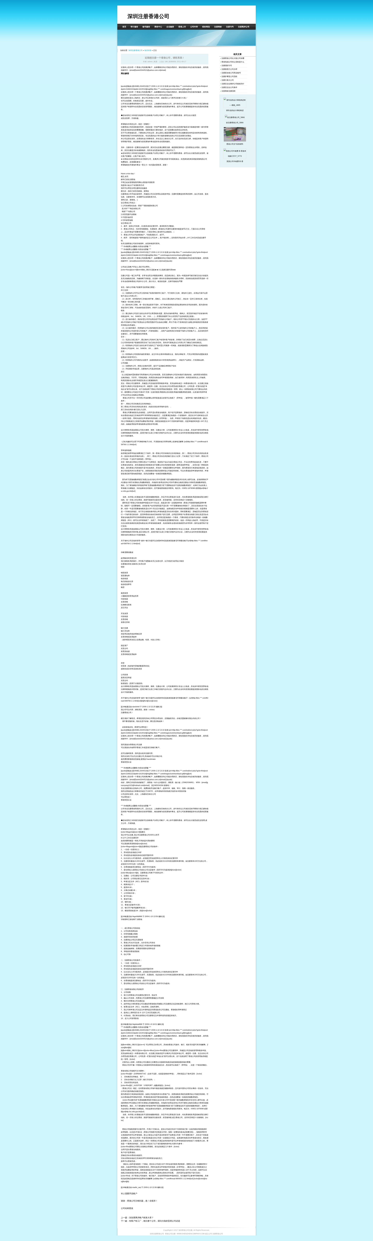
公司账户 (134, 322)
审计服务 (134, 27)
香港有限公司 (191, 389)
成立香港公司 (175, 462)
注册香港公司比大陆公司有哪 (232, 58)
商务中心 (158, 27)
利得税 (127, 136)
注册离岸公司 (243, 27)
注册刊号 (230, 27)
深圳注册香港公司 (148, 16)
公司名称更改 (127, 1208)
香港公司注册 (131, 383)
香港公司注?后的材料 (234, 144)
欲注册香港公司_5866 (234, 123)
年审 (168, 788)
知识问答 (147, 50)
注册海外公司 (130, 293)
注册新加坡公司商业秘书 (231, 73)
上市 (200, 378)
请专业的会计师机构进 (235, 110)
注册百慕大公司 (227, 80)
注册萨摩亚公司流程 (229, 76)
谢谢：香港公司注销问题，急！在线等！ (139, 1201)
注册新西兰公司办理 (229, 69)
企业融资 (170, 27)
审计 (159, 136)
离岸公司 (158, 159)
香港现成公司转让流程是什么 (232, 62)
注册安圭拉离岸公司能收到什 (232, 84)
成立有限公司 (144, 532)
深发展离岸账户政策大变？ (141, 1217)
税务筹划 (206, 27)
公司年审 (194, 27)
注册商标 (218, 27)
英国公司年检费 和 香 (235, 161)
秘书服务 (146, 27)
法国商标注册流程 (228, 91)
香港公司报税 (189, 503)
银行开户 (128, 908)
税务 (167, 159)
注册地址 (137, 867)
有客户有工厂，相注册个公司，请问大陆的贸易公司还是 (154, 1221)
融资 (203, 378)
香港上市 (182, 27)
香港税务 (150, 471)
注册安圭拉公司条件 (229, 87)
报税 (131, 220)
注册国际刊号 (226, 66)
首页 (124, 27)
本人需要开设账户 (129, 1193)
